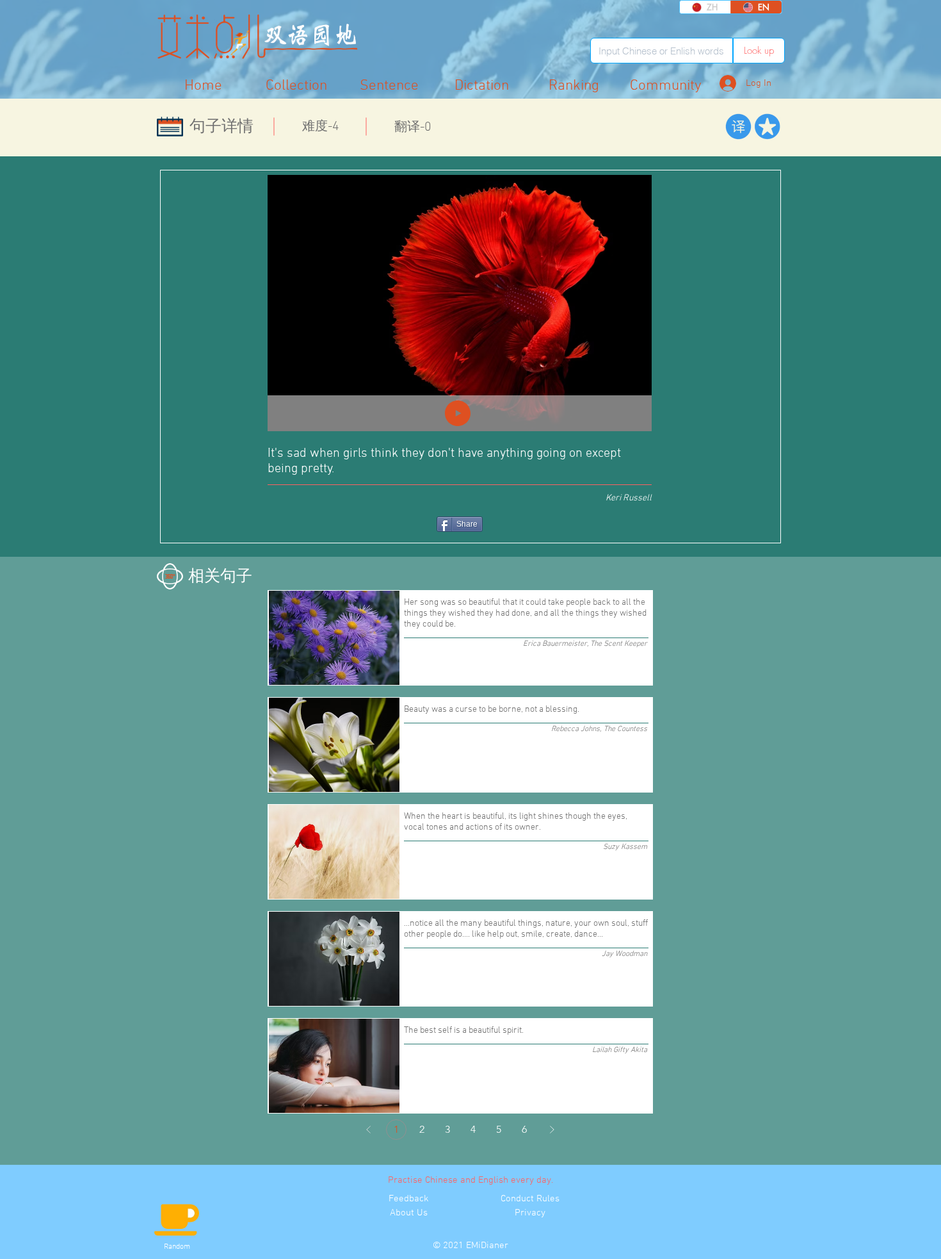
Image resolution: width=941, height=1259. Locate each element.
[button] (666, 85)
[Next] (552, 1129)
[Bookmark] (767, 126)
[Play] (457, 413)
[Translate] (738, 126)
